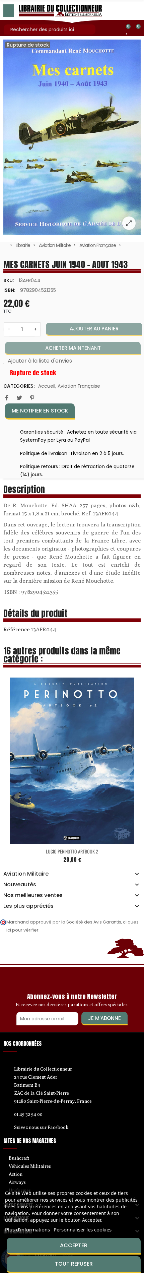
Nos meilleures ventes (33, 895)
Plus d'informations (27, 1229)
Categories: (19, 386)
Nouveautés (19, 884)
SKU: (8, 280)
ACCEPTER (73, 1245)
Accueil (46, 386)
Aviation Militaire (26, 874)
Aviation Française (79, 386)
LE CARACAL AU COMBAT (73, 775)
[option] (72, 137)
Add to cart (59, 764)
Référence (16, 629)
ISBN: (9, 290)
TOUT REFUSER (74, 1264)
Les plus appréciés (28, 906)
